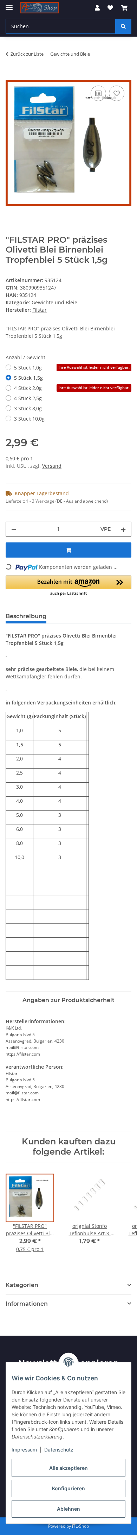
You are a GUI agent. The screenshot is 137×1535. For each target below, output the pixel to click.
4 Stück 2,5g (28, 398)
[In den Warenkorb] (11, 76)
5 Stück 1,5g (28, 377)
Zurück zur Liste (27, 54)
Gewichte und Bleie (54, 302)
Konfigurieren (68, 1488)
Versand (51, 465)
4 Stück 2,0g (72, 388)
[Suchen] (123, 26)
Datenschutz (58, 1450)
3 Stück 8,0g (28, 408)
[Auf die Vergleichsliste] (98, 93)
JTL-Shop (80, 1526)
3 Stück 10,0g (29, 418)
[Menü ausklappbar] (9, 4)
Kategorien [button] (22, 1285)
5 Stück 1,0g (72, 367)
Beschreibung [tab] (26, 616)
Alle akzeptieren (68, 1468)
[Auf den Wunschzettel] (116, 93)
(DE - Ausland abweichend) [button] (82, 501)
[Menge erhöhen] (123, 529)
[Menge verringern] (13, 529)
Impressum (24, 1450)
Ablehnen (68, 1509)
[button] (97, 8)
